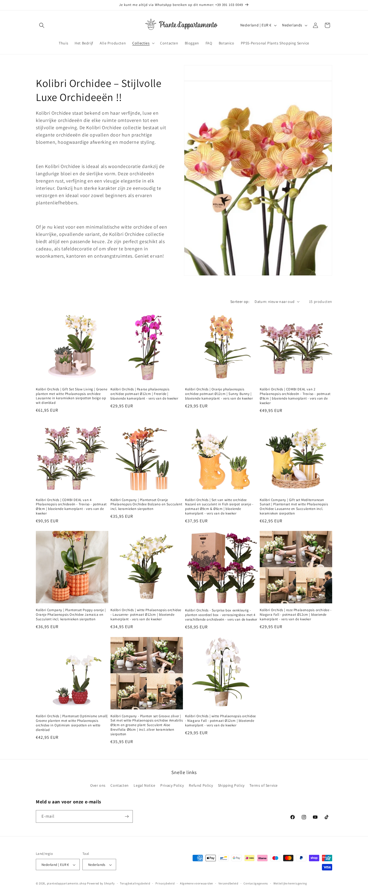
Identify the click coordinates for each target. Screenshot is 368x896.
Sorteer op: (239, 301)
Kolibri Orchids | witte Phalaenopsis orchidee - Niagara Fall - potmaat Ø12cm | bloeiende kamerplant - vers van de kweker (220, 720)
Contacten (119, 785)
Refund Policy (201, 785)
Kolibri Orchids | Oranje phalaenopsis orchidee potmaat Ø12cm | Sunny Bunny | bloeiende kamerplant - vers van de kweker (219, 394)
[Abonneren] (127, 816)
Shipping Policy (231, 785)
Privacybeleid (165, 883)
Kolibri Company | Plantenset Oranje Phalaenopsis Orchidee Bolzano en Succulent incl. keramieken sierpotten (146, 504)
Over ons (98, 785)
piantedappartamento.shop (66, 884)
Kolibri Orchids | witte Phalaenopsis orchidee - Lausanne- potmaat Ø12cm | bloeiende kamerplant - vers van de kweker (145, 614)
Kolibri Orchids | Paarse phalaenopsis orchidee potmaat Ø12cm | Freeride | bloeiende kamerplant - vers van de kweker (144, 394)
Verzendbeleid (228, 883)
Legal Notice (144, 785)
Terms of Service (263, 785)
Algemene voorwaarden (196, 883)
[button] (42, 25)
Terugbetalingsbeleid (135, 883)
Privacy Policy (172, 785)
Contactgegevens (256, 883)
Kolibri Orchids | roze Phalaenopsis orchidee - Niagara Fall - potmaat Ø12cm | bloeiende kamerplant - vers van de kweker (296, 614)
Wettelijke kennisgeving (290, 883)
